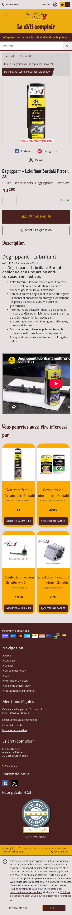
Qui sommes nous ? (15, 670)
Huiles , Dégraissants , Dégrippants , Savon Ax (35, 183)
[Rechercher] (67, 46)
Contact (46, 4)
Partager (26, 151)
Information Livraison (16, 680)
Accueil (10, 56)
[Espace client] (55, 4)
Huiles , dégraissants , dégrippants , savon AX (29, 64)
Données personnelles (14, 730)
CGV (6, 675)
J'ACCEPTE (54, 908)
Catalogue (10, 660)
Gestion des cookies (13, 725)
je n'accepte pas (18, 908)
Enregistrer (50, 151)
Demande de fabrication (17, 685)
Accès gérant (60, 851)
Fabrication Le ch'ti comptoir (20, 690)
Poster (38, 159)
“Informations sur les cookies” (26, 892)
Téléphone (11, 766)
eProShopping (15, 851)
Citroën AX (25, 56)
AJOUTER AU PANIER (36, 217)
